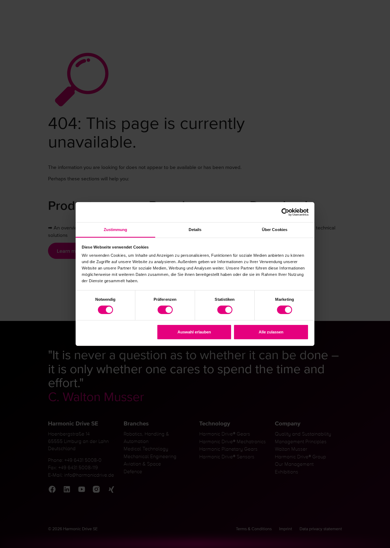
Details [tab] (195, 229)
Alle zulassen (271, 332)
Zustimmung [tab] (115, 229)
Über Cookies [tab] (274, 229)
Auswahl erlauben (194, 332)
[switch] (165, 310)
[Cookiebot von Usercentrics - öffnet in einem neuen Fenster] (285, 212)
